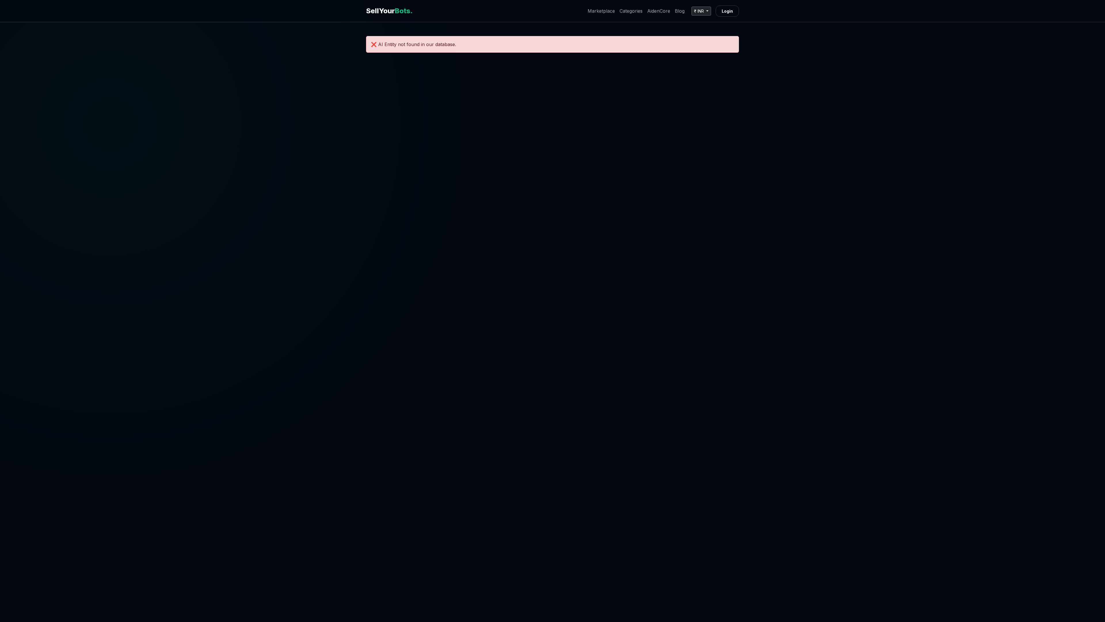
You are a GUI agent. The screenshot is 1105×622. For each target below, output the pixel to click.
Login (727, 11)
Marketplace (601, 11)
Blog (680, 11)
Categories (631, 11)
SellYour (389, 11)
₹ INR (699, 11)
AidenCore (658, 11)
